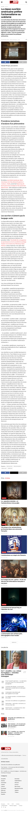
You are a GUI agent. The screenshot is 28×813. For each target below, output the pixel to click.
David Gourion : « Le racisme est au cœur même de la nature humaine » (15, 708)
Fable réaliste (18, 780)
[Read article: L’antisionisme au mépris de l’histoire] (14, 544)
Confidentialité (4, 805)
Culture (3, 786)
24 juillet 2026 (4, 505)
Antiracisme (9, 466)
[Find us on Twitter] (1, 807)
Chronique (3, 782)
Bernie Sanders (17, 466)
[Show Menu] (1, 2)
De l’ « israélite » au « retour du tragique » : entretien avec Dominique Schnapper (11, 673)
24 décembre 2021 (5, 39)
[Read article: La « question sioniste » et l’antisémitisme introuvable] (14, 490)
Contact (20, 805)
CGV (13, 804)
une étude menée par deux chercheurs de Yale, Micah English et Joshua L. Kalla (12, 182)
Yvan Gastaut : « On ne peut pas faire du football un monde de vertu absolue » (16, 725)
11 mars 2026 (4, 637)
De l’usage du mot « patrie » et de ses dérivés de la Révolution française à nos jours (13, 581)
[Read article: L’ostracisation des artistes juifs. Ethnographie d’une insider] (14, 623)
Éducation (3, 792)
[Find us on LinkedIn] (5, 807)
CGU (8, 804)
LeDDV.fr (6, 810)
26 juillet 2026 (11, 728)
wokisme (10, 468)
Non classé (17, 786)
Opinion (17, 790)
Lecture (16, 784)
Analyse (6, 6)
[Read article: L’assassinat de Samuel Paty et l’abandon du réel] (14, 597)
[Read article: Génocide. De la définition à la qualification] (4, 719)
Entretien (17, 778)
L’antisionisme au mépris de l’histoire (13, 555)
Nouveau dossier (19, 788)
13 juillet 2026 (4, 611)
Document (3, 788)
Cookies (17, 804)
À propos (3, 804)
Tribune (16, 792)
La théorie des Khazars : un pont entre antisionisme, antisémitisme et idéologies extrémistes (15, 688)
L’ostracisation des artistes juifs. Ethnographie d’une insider (12, 693)
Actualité (3, 778)
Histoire (17, 782)
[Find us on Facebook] (3, 807)
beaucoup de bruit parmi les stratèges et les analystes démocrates (13, 185)
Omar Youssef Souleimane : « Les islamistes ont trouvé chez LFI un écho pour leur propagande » (15, 682)
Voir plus (14, 642)
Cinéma (3, 784)
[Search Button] (26, 2)
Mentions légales (13, 805)
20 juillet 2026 (4, 557)
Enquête (3, 794)
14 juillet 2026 (4, 585)
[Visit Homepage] (14, 2)
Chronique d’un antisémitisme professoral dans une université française (11, 529)
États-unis (4, 468)
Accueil (2, 6)
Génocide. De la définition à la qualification (15, 700)
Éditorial (3, 790)
